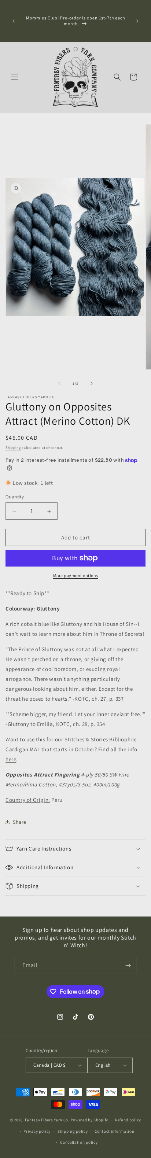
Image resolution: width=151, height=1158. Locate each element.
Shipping (13, 447)
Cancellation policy (78, 1142)
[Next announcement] (137, 21)
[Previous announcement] (13, 21)
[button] (15, 77)
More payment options (75, 575)
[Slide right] (92, 383)
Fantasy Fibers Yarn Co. (47, 1119)
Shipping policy (73, 1131)
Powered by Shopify (89, 1119)
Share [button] (19, 822)
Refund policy (128, 1119)
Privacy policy (37, 1131)
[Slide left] (59, 383)
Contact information (114, 1131)
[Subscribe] (128, 965)
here (10, 759)
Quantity (14, 497)
